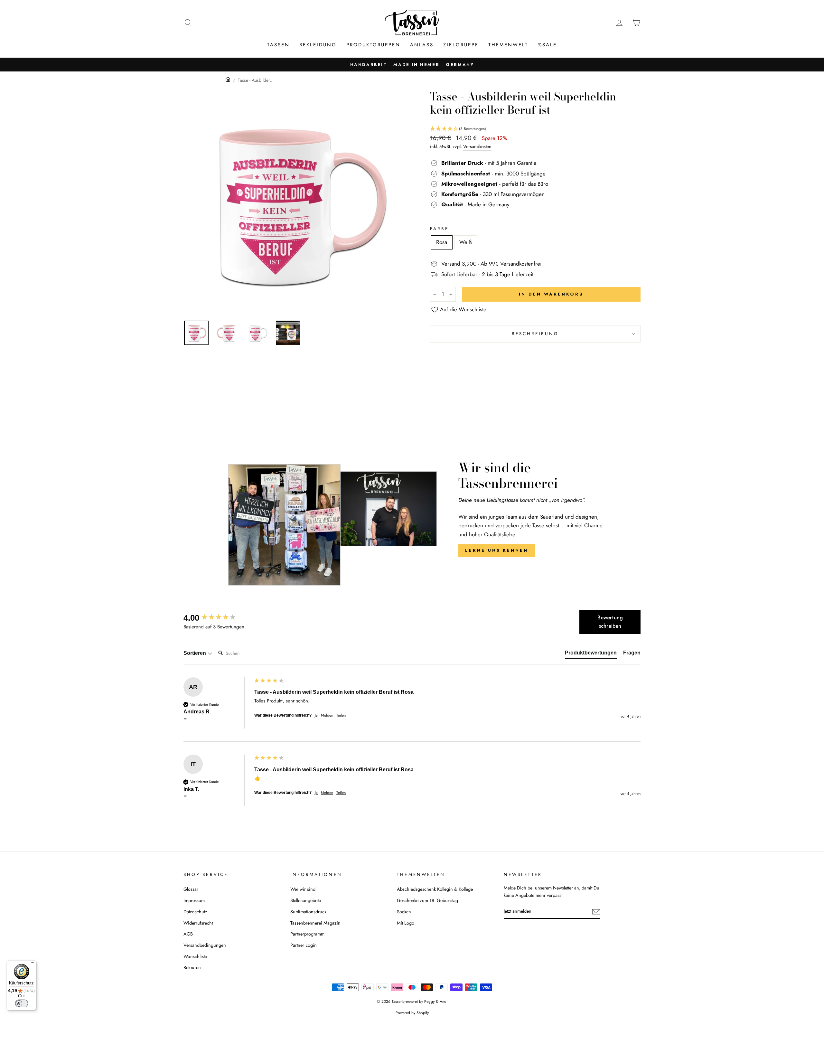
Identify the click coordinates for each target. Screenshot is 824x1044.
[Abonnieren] (596, 911)
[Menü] (32, 964)
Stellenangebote (305, 900)
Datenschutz (195, 911)
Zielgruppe (461, 44)
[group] (217, 618)
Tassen (278, 44)
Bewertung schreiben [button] (610, 622)
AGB (188, 934)
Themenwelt (508, 44)
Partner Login (303, 945)
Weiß (465, 242)
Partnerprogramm (307, 934)
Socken (404, 911)
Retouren (192, 967)
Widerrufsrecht (198, 923)
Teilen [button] (341, 715)
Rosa (441, 242)
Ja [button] (316, 715)
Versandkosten (477, 146)
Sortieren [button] (195, 653)
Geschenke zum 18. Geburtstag (427, 900)
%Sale (547, 44)
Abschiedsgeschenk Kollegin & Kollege (435, 889)
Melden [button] (327, 715)
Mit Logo (405, 923)
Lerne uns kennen (496, 550)
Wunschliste (195, 956)
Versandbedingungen (204, 945)
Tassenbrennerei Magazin (315, 923)
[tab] (591, 654)
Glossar (190, 889)
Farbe (439, 228)
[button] (535, 129)
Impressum (194, 900)
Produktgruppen (373, 44)
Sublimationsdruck (308, 911)
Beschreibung (535, 333)
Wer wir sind (302, 889)
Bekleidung (318, 44)
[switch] (21, 1003)
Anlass (422, 44)
